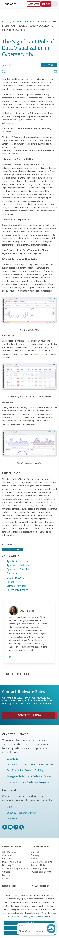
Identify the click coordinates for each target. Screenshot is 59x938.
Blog (5, 21)
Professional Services (42, 871)
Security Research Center (21, 812)
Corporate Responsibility (15, 868)
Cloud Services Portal (42, 861)
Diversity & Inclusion (12, 865)
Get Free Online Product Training (25, 770)
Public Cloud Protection (30, 21)
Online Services (40, 846)
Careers (6, 871)
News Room (9, 886)
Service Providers (16, 585)
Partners (11, 581)
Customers (12, 573)
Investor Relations (11, 861)
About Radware (11, 846)
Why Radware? (9, 852)
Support (35, 852)
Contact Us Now (29, 715)
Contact (46, 4)
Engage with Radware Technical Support (30, 776)
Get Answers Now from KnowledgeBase (30, 764)
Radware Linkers (39, 865)
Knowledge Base (39, 868)
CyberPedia (13, 818)
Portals (34, 858)
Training (35, 855)
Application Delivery (17, 565)
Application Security (17, 569)
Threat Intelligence (17, 590)
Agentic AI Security (17, 561)
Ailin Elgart (9, 65)
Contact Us (8, 878)
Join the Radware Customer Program (28, 782)
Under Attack (34, 4)
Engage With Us (40, 886)
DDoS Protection (16, 577)
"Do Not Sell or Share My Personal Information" (29, 916)
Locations (12, 758)
